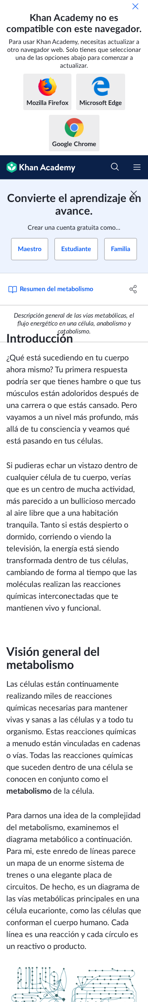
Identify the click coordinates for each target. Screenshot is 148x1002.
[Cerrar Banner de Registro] (134, 194)
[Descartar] (135, 6)
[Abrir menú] (137, 167)
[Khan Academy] (37, 167)
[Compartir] (133, 289)
